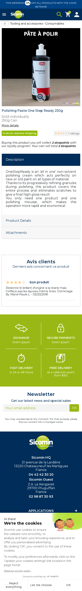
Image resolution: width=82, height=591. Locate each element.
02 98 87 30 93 (41, 496)
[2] (58, 133)
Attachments (16, 233)
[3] (61, 133)
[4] (63, 133)
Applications (41, 511)
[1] (56, 133)
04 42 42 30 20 (41, 474)
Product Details (18, 220)
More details (10, 125)
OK (74, 408)
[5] (66, 133)
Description (15, 159)
